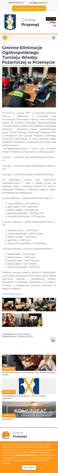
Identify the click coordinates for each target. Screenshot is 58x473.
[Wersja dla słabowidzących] (51, 19)
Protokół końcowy (12, 294)
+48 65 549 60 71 (16, 2)
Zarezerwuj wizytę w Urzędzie (29, 8)
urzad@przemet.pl (38, 2)
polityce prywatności (26, 455)
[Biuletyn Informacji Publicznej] (52, 22)
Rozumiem (29, 467)
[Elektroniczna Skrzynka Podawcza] (54, 25)
